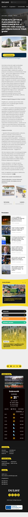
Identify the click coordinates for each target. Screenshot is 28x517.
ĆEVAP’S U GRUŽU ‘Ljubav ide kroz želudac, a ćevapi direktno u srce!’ (13, 299)
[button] (24, 191)
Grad (12, 223)
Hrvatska (13, 232)
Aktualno (15, 15)
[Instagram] (12, 495)
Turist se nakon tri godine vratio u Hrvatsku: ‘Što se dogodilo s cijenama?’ (17, 229)
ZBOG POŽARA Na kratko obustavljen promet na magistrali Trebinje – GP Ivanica (17, 268)
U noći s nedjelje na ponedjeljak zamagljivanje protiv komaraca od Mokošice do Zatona (17, 219)
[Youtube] (18, 495)
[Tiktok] (15, 495)
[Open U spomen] (15, 7)
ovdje (13, 174)
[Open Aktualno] (7, 7)
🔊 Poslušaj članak (8, 55)
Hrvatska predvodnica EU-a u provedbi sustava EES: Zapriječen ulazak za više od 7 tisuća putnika (18, 238)
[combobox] (18, 2)
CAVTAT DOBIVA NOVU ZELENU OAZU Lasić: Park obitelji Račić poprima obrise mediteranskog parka (17, 249)
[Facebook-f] (9, 495)
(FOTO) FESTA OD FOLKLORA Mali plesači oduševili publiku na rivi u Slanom (18, 259)
